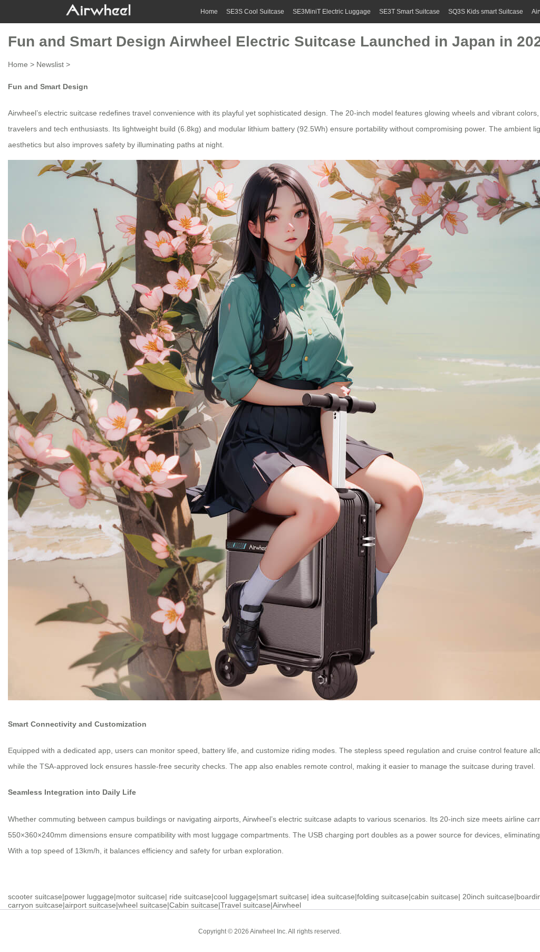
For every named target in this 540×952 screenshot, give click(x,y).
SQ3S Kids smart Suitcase (485, 11)
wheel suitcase (142, 905)
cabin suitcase (434, 896)
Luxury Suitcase (424, 931)
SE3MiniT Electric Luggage (332, 11)
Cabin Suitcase (371, 931)
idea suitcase (333, 896)
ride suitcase (190, 896)
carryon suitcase (35, 905)
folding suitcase (383, 896)
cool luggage (235, 896)
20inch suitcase (488, 896)
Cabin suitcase (193, 905)
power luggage (89, 896)
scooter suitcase (35, 896)
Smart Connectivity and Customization (77, 724)
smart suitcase (282, 896)
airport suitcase (90, 905)
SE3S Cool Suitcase (255, 11)
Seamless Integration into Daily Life (72, 792)
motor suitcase (140, 896)
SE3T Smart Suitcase (409, 11)
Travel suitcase (245, 905)
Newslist (50, 64)
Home (209, 11)
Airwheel (287, 905)
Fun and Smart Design (48, 86)
